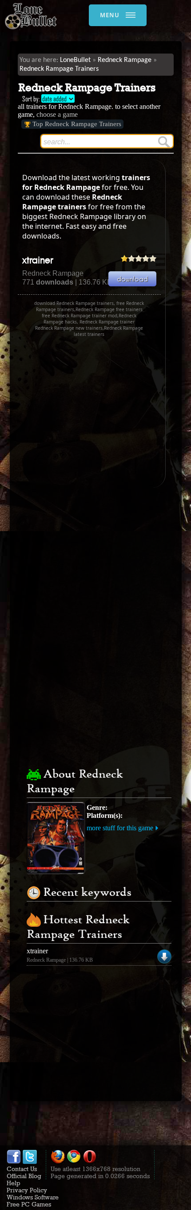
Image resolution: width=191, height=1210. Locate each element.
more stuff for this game (120, 828)
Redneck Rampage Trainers (59, 69)
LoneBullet (75, 60)
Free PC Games (29, 1204)
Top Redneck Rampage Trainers (76, 123)
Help (13, 1183)
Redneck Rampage (124, 60)
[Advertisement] (92, 412)
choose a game (57, 114)
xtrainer (37, 261)
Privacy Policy (27, 1190)
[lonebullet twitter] (30, 1161)
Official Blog (24, 1175)
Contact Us (22, 1168)
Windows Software (33, 1197)
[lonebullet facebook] (14, 1161)
